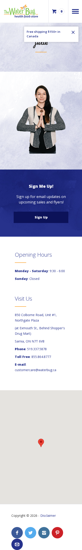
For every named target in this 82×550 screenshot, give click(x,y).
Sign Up (41, 217)
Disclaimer (48, 515)
